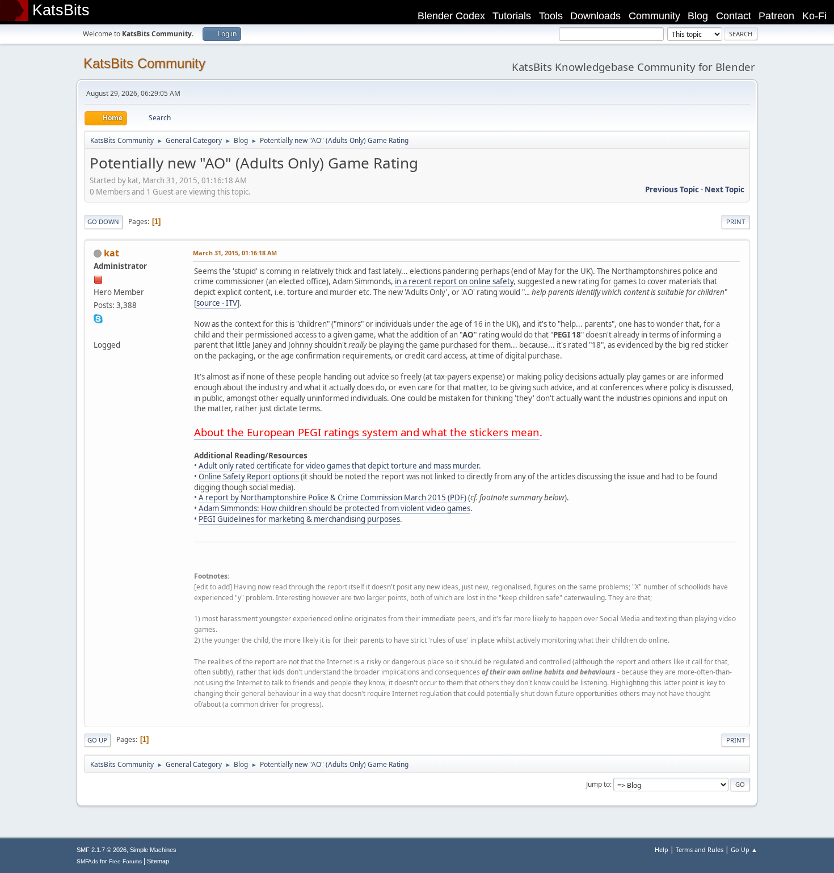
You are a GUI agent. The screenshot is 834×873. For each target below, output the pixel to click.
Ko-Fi (814, 16)
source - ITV (216, 303)
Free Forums (125, 861)
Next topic (724, 189)
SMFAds (87, 861)
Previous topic (672, 189)
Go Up (97, 740)
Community (654, 16)
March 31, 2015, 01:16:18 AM (235, 252)
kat (111, 253)
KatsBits (61, 10)
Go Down (103, 221)
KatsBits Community (144, 63)
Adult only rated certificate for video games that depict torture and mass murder (339, 466)
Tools (551, 16)
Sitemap (158, 861)
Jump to (598, 784)
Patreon (776, 16)
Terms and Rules (699, 849)
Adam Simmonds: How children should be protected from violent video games (334, 508)
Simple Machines (153, 849)
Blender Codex (451, 16)
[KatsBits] (98, 331)
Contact (733, 16)
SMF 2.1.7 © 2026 (102, 849)
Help (661, 849)
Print (735, 221)
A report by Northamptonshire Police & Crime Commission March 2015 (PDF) (332, 497)
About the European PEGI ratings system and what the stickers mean (367, 432)
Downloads (595, 16)
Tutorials (511, 16)
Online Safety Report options (249, 476)
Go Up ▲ (744, 849)
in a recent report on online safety (454, 281)
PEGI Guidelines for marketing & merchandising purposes (299, 519)
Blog (698, 16)
